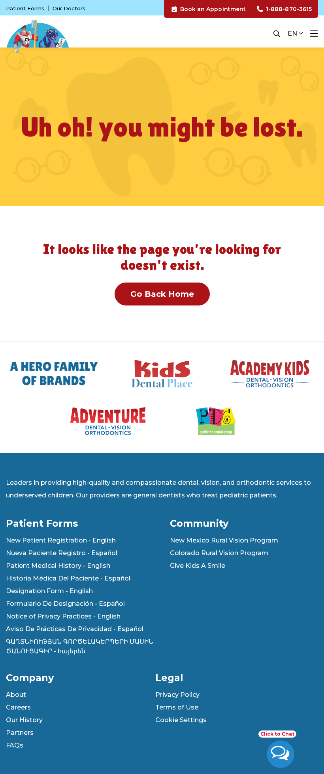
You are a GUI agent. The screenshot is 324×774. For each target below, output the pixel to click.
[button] (277, 33)
